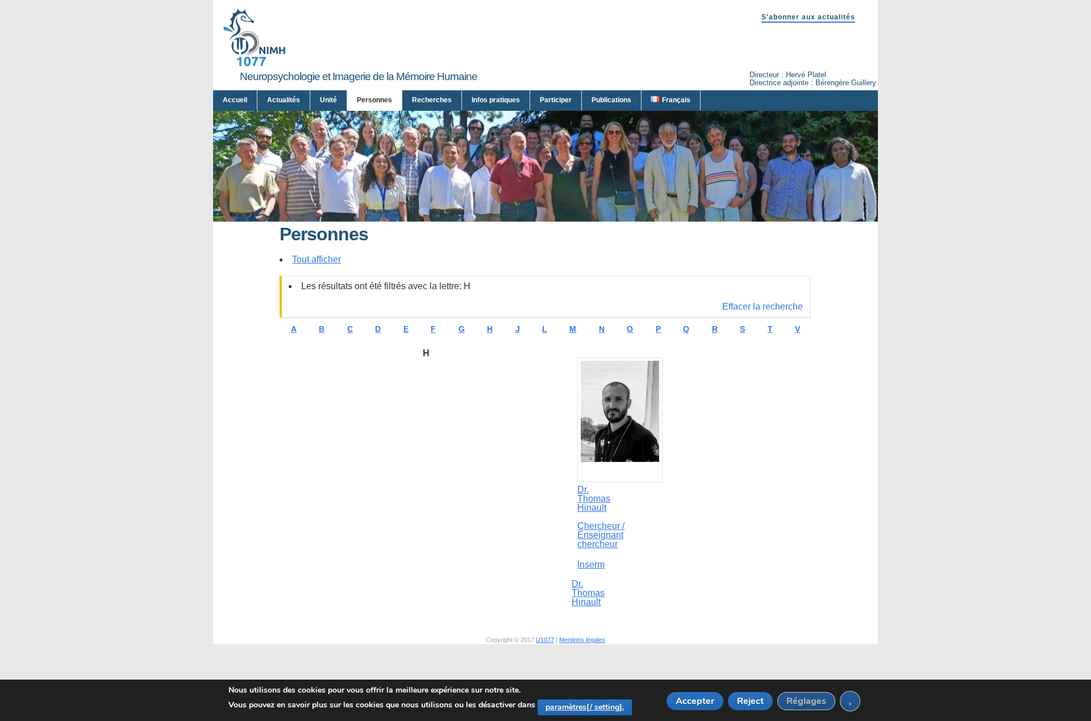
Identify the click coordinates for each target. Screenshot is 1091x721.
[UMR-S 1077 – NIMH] (254, 64)
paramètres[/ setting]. (585, 707)
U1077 (545, 639)
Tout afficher (316, 259)
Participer (556, 100)
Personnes (374, 100)
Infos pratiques (496, 100)
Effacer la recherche (762, 306)
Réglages (806, 701)
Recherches (432, 100)
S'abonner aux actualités (808, 17)
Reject (750, 701)
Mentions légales (582, 639)
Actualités (283, 100)
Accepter (695, 701)
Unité (328, 100)
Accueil (235, 100)
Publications (611, 100)
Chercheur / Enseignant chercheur (600, 535)
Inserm (591, 564)
